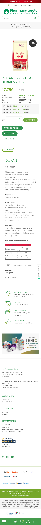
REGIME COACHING (26, 95)
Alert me (30, 120)
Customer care (16, 522)
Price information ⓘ (8, 139)
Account (5, 412)
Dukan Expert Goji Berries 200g (20, 27)
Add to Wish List (13, 128)
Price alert (10, 134)
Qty (3, 120)
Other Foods (26, 24)
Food (17, 24)
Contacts (5, 427)
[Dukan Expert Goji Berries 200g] (20, 55)
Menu (4, 522)
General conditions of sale (12, 429)
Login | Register (28, 522)
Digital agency (33, 507)
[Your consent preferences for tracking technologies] (39, 273)
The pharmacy (7, 425)
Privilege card (7, 402)
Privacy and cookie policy (11, 432)
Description (8, 150)
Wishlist (5, 414)
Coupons (5, 399)
